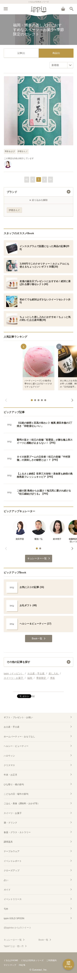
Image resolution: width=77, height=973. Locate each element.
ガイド (7, 889)
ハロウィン (9, 755)
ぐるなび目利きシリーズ (32, 960)
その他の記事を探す (18, 661)
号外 (6, 909)
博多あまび (10, 151)
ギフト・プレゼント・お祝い (18, 717)
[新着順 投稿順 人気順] (61, 65)
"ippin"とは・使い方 (14, 946)
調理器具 (8, 842)
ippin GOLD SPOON (14, 918)
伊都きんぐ (23, 151)
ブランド (12, 191)
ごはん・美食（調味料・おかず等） (22, 803)
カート (63, 8)
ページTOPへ (38, 687)
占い (6, 880)
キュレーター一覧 (13, 940)
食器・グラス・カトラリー (17, 832)
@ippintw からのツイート (17, 927)
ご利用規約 (51, 960)
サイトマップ (10, 965)
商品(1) (56, 53)
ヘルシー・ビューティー (16, 746)
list (33, 696)
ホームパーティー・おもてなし (19, 736)
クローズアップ (11, 870)
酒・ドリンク (10, 822)
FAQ (21, 965)
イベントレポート (13, 861)
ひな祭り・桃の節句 (14, 784)
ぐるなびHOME (11, 960)
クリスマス (9, 765)
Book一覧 (43, 940)
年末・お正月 (10, 774)
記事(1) (21, 53)
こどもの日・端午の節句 (16, 794)
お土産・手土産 (11, 727)
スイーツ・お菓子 (13, 813)
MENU (5, 8)
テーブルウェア (11, 851)
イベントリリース (13, 899)
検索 (71, 8)
